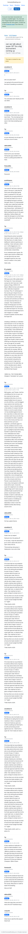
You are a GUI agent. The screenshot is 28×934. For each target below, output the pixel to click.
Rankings (5, 5)
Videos (23, 5)
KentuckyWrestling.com (14, 2)
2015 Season (13, 35)
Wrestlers (17, 5)
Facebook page (10, 24)
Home (6, 35)
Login (10, 9)
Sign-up (17, 9)
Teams (11, 5)
